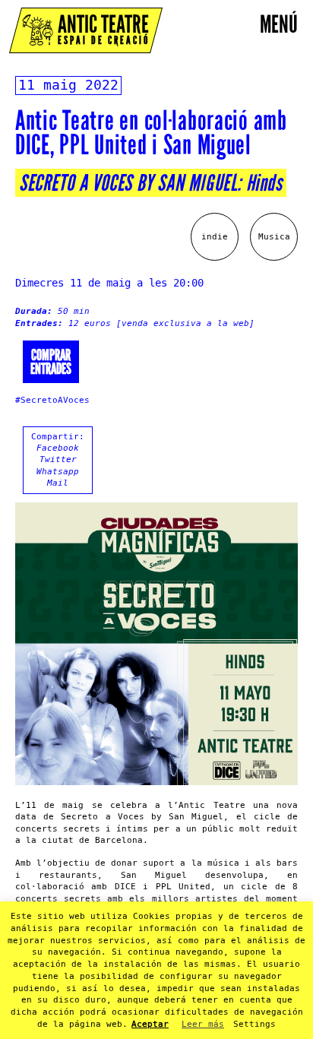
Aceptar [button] (150, 1024)
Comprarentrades (50, 362)
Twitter (58, 459)
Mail (57, 483)
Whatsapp (57, 472)
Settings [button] (254, 1024)
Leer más (203, 1024)
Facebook (57, 448)
